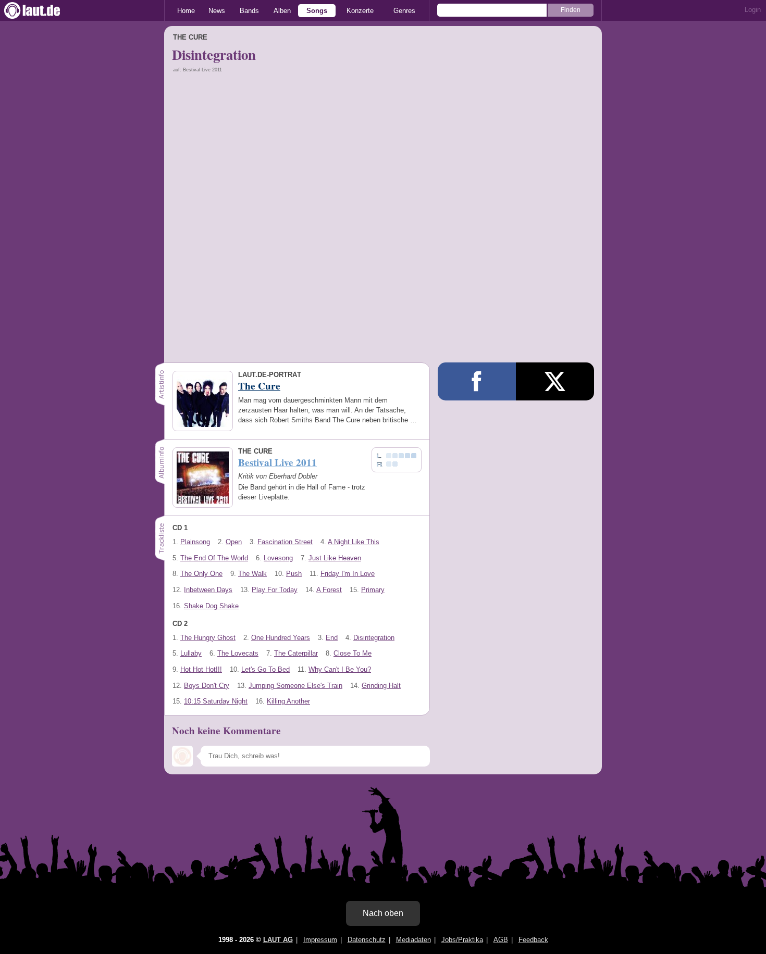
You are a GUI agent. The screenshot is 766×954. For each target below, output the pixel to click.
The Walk (252, 574)
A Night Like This (353, 542)
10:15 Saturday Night (216, 701)
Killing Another (288, 701)
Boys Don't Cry (206, 685)
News (216, 11)
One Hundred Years (280, 638)
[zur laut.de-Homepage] (41, 10)
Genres (404, 11)
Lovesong (278, 558)
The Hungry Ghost (208, 638)
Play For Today (275, 590)
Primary (373, 590)
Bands (249, 11)
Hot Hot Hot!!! (201, 669)
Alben (282, 11)
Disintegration (373, 638)
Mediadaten (413, 940)
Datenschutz (367, 940)
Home (186, 11)
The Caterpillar (296, 653)
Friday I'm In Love (347, 574)
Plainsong (195, 542)
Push (294, 574)
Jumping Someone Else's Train (295, 685)
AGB (500, 940)
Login (753, 10)
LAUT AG (278, 940)
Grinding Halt (381, 685)
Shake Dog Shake (211, 606)
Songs (316, 11)
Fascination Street (285, 542)
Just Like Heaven (334, 558)
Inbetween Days (208, 590)
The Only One (201, 574)
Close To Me (352, 653)
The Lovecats (237, 653)
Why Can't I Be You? (339, 669)
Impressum (320, 940)
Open (234, 542)
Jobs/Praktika (462, 940)
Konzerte (360, 11)
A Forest (329, 590)
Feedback (533, 940)
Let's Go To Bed (265, 669)
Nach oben (383, 913)
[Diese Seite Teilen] (477, 381)
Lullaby (191, 653)
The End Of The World (214, 558)
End (332, 638)
